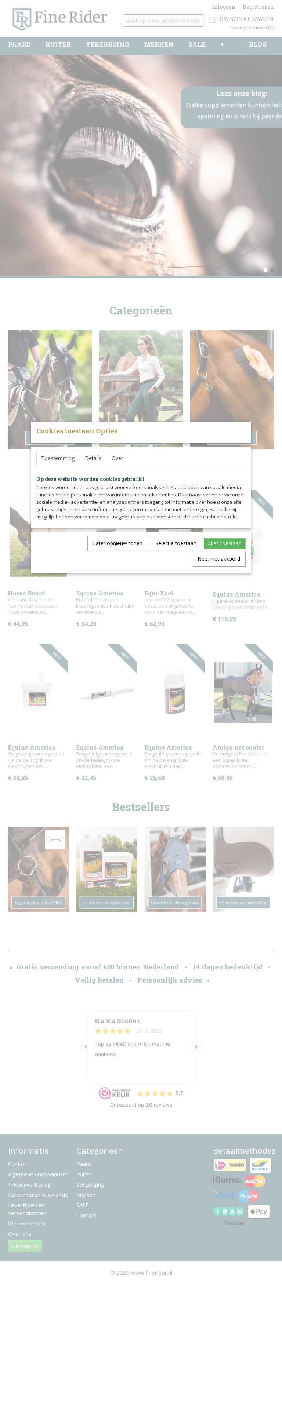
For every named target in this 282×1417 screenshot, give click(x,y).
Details (93, 458)
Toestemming (58, 458)
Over (117, 458)
